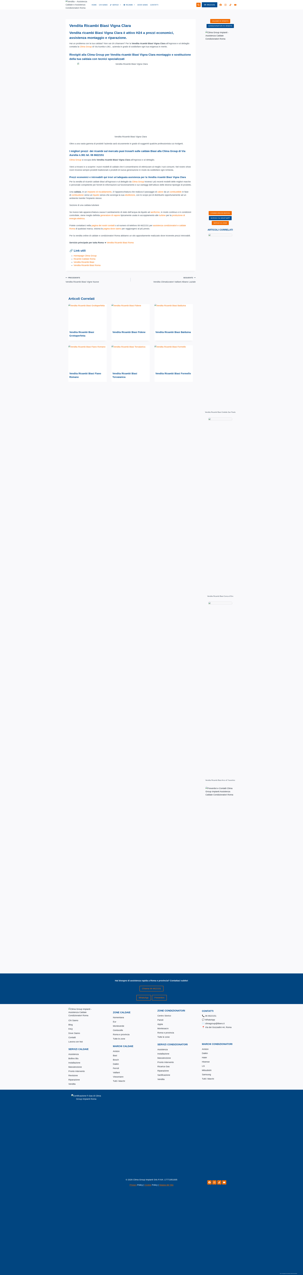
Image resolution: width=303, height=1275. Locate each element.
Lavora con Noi (75, 1042)
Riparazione (74, 1080)
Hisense (206, 1062)
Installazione (74, 1063)
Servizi (115, 5)
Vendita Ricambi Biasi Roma (120, 242)
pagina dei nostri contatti (103, 225)
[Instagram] (225, 5)
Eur (114, 1022)
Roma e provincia (121, 1034)
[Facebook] (220, 5)
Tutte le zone (119, 1039)
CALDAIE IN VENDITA (220, 21)
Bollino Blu (73, 1058)
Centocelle (118, 1030)
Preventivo (159, 997)
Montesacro (163, 1028)
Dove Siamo (74, 1033)
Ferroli (116, 1068)
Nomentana (118, 1017)
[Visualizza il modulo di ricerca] (198, 5)
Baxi (115, 1055)
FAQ (70, 1029)
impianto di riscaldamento (99, 192)
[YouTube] (235, 5)
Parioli (160, 1020)
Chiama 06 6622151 (151, 988)
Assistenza (73, 1054)
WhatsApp (144, 997)
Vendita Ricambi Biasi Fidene (128, 332)
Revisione (73, 1075)
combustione (78, 195)
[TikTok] (230, 5)
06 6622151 (209, 5)
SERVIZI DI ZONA (220, 223)
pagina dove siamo (112, 229)
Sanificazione (163, 1075)
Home (94, 5)
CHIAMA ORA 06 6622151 (220, 213)
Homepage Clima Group (85, 256)
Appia (160, 1024)
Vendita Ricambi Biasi (84, 262)
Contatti (154, 5)
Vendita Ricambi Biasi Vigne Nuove (82, 280)
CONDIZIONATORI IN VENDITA (220, 26)
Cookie (148, 1185)
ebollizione (130, 195)
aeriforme (155, 212)
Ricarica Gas (163, 1066)
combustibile (176, 192)
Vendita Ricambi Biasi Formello (173, 373)
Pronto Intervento (76, 1071)
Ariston (116, 1051)
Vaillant (116, 1072)
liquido (96, 195)
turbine (162, 215)
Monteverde (118, 1026)
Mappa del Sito (166, 1185)
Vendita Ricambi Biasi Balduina (173, 332)
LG (203, 1066)
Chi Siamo (103, 5)
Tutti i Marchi (119, 1081)
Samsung (206, 1074)
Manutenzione (75, 1067)
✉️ (213, 1023)
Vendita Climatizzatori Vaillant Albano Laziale (174, 280)
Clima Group (86, 46)
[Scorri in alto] (298, 1261)
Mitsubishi (206, 1070)
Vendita (72, 1084)
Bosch (116, 1060)
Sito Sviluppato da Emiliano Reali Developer (288, 1273)
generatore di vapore (110, 215)
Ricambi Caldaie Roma (84, 259)
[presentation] (87, 317)
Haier (204, 1057)
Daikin (116, 1064)
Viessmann (118, 1077)
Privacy (133, 1185)
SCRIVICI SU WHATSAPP (220, 218)
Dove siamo (142, 5)
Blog (70, 1025)
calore (160, 192)
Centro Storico (164, 1016)
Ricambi (129, 5)
